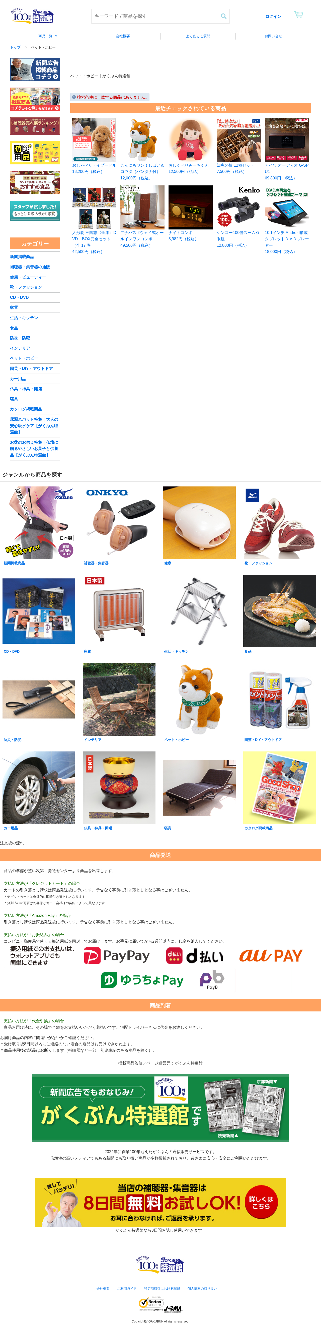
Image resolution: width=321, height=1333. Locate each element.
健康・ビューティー (28, 277)
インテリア (20, 348)
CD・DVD (19, 297)
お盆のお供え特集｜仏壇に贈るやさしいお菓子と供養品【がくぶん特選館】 (34, 448)
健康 (167, 563)
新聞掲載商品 (22, 256)
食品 (14, 328)
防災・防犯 (20, 338)
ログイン (273, 16)
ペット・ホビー (24, 358)
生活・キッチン (24, 318)
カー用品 (18, 379)
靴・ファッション (26, 287)
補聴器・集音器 (96, 563)
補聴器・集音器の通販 (30, 267)
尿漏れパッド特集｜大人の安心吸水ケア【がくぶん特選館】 (34, 425)
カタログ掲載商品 (26, 409)
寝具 (14, 399)
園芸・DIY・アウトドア (31, 368)
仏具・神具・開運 (26, 389)
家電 (14, 307)
